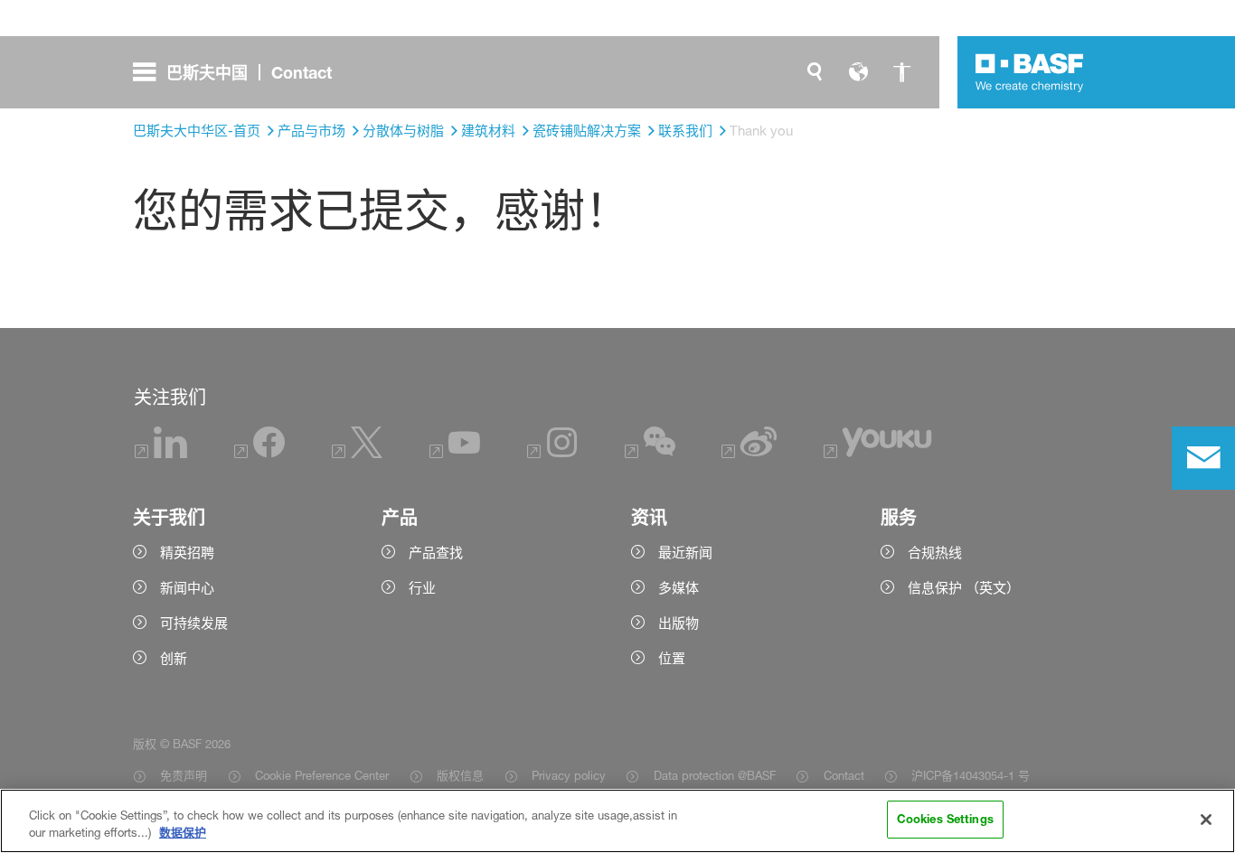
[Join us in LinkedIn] (161, 453)
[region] (617, 821)
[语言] (858, 72)
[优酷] (877, 453)
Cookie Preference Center (322, 775)
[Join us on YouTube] (455, 453)
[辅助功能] (901, 72)
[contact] (1203, 458)
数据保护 (182, 833)
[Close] (1206, 819)
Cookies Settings (945, 818)
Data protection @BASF (714, 775)
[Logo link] (1030, 72)
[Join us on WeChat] (650, 453)
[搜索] (814, 72)
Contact (843, 775)
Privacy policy (569, 775)
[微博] (749, 453)
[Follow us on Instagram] (552, 453)
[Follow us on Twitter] (357, 453)
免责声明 (183, 775)
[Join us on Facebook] (259, 453)
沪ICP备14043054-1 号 (970, 775)
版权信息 (460, 775)
